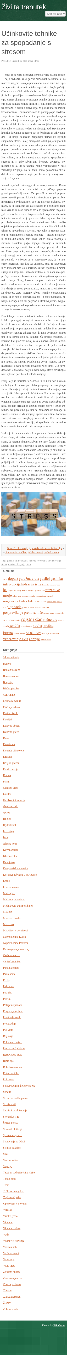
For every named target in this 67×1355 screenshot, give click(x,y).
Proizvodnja (9, 1023)
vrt (38, 632)
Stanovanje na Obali (14, 1141)
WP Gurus (59, 1325)
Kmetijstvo (9, 862)
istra (38, 583)
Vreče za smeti (11, 1253)
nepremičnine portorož (44, 596)
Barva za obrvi (11, 676)
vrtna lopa (45, 633)
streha (37, 625)
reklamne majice (14, 620)
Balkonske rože (11, 669)
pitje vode (14, 606)
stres (28, 564)
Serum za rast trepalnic (15, 1098)
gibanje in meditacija (17, 560)
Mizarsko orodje (12, 918)
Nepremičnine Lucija (14, 936)
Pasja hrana (9, 974)
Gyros (6, 812)
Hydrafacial (9, 825)
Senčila (7, 1091)
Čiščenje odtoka (11, 707)
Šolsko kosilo (10, 1123)
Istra (5, 837)
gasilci (45, 578)
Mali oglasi (9, 893)
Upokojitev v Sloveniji (15, 1203)
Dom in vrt (9, 744)
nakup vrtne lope (19, 596)
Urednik (15, 60)
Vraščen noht (10, 1247)
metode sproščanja (38, 560)
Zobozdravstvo (11, 1309)
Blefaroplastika (11, 688)
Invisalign (8, 831)
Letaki (6, 880)
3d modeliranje (11, 657)
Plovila (6, 998)
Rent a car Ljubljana (14, 1048)
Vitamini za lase (11, 1228)
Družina (7, 756)
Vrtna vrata (9, 1265)
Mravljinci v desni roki (15, 930)
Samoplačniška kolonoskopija (19, 1085)
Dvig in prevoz (11, 763)
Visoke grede (10, 1216)
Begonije (8, 682)
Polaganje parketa (12, 1005)
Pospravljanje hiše (13, 1011)
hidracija (27, 583)
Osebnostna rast (11, 955)
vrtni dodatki (54, 633)
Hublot (7, 818)
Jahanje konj (10, 843)
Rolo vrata (8, 1079)
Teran (6, 1185)
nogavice (10, 600)
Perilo (6, 980)
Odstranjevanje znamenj (16, 949)
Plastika (7, 992)
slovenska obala (26, 626)
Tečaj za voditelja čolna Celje (19, 1172)
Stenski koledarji (12, 1147)
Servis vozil (9, 1104)
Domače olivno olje (13, 750)
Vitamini (8, 1222)
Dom (6, 738)
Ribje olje (8, 1060)
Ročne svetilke (11, 1073)
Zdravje (7, 1290)
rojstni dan (32, 618)
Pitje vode (8, 986)
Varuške (7, 1209)
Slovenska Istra (11, 1116)
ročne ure (50, 619)
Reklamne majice (12, 1042)
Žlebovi (7, 1302)
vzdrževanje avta (15, 638)
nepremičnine (30, 596)
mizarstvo (52, 589)
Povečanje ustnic (12, 1017)
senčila (14, 625)
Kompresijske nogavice (15, 868)
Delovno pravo (11, 732)
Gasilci (7, 794)
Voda (6, 1234)
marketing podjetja (20, 590)
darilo (5, 579)
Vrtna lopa (8, 1259)
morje (7, 595)
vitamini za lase (19, 633)
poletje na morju (28, 607)
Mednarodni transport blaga (18, 905)
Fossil (6, 781)
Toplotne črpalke (12, 1197)
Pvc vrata (8, 1029)
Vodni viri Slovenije (13, 1240)
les (5, 589)
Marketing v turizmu (14, 899)
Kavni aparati (10, 849)
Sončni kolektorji (12, 1129)
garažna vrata (29, 578)
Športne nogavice (12, 1135)
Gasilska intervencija (14, 800)
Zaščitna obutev (11, 1271)
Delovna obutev (11, 725)
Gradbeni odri (10, 806)
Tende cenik (9, 1178)
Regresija (8, 1036)
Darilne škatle (10, 713)
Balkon (7, 663)
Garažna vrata (10, 787)
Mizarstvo (8, 924)
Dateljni (7, 719)
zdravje (34, 638)
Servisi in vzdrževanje (15, 1110)
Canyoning (9, 694)
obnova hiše (51, 601)
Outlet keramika (11, 961)
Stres (36, 60)
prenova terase (48, 613)
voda (31, 632)
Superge (7, 1166)
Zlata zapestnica (11, 1296)
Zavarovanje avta (12, 1278)
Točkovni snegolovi (13, 1191)
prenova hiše (33, 612)
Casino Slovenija (12, 700)
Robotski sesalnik (12, 1067)
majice (10, 590)
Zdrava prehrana (12, 1284)
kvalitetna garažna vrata (51, 585)
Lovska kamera (11, 887)
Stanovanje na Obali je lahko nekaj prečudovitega (32, 552)
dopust (13, 578)
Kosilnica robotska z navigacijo (20, 874)
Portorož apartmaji (42, 607)
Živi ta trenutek (23, 7)
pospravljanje (13, 612)
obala (21, 600)
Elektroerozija (10, 769)
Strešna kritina (11, 1160)
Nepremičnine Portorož (15, 943)
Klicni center (10, 856)
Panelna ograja (11, 967)
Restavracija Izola (12, 1054)
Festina (7, 775)
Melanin (7, 912)
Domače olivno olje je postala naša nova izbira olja (34, 548)
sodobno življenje (16, 564)
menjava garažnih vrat (36, 590)
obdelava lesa (36, 600)
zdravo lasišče (46, 639)
